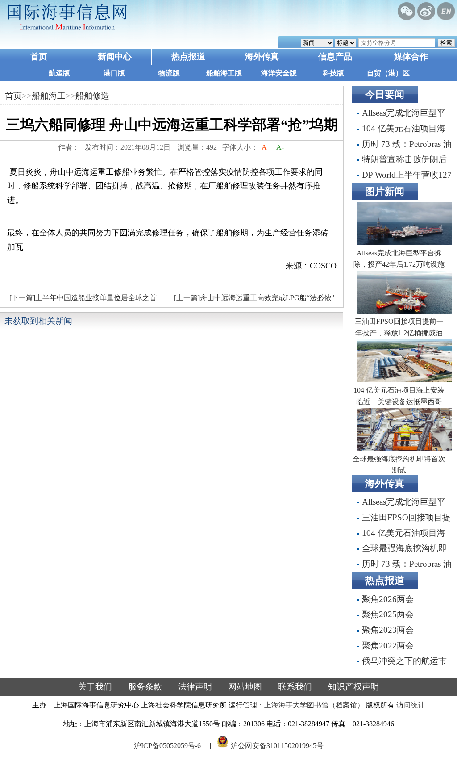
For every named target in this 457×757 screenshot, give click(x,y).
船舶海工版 (224, 73)
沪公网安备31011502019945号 (277, 745)
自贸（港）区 (388, 73)
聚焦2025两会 (388, 614)
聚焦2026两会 (388, 599)
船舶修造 (92, 95)
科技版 (333, 73)
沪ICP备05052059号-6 (167, 745)
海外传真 (262, 56)
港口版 (114, 73)
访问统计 (410, 705)
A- (280, 147)
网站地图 (245, 686)
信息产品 (335, 56)
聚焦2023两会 (388, 630)
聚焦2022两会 (388, 645)
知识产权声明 (353, 686)
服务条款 (145, 686)
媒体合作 (411, 56)
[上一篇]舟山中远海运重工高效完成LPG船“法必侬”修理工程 (253, 300)
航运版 (59, 73)
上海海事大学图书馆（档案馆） (314, 705)
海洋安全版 (279, 73)
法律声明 (195, 686)
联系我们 (295, 686)
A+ (266, 147)
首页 (38, 56)
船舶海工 (49, 95)
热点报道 (188, 56)
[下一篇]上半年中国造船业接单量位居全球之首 (83, 297)
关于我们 (95, 686)
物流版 (169, 73)
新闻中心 (115, 56)
